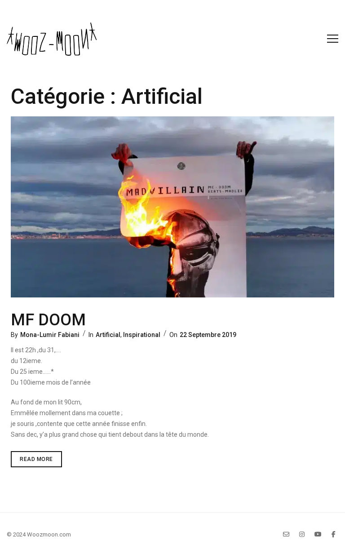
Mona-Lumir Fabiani (50, 334)
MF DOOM (48, 319)
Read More (41, 456)
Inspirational (141, 334)
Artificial (108, 334)
